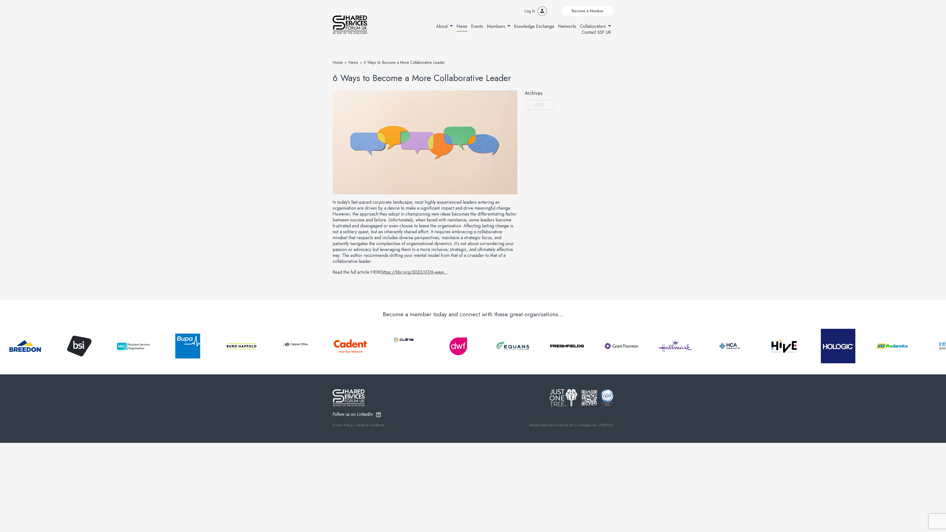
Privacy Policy (343, 425)
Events (477, 26)
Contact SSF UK (596, 32)
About (442, 26)
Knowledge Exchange (534, 26)
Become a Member (588, 11)
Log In (529, 11)
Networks (567, 26)
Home (338, 62)
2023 (539, 105)
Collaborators (593, 26)
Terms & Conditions (370, 425)
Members (496, 26)
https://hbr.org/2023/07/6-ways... (414, 272)
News (461, 26)
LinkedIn (378, 414)
